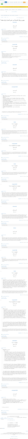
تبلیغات (19, 2)
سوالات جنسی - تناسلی (12, 15)
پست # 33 (8, 115)
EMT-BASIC (14, 340)
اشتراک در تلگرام (3, 40)
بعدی (23, 17)
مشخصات (5, 51)
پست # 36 (8, 177)
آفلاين (2, 29)
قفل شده (5, 17)
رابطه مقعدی (16, 15)
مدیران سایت (13, 9)
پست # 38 (8, 221)
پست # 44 (8, 410)
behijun (14, 227)
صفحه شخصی (11, 2)
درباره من (22, 2)
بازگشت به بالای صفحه (3, 39)
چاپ (7, 17)
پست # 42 (8, 334)
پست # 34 (8, 137)
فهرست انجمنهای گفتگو (6, 15)
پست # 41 (8, 296)
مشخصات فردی (19, 9)
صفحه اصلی (3, 2)
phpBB (3, 428)
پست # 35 (8, 157)
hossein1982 (14, 44)
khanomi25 (15, 22)
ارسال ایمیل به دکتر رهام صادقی (14, 436)
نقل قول (6, 40)
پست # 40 (8, 264)
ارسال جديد (2, 17)
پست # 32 (8, 80)
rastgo (15, 122)
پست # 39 (8, 243)
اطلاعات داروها (15, 2)
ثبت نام (24, 2)
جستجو (8, 2)
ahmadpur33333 (15, 86)
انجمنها (5, 2)
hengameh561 (14, 143)
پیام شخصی (2, 51)
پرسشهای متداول (6, 9)
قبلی (18, 17)
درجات (16, 9)
